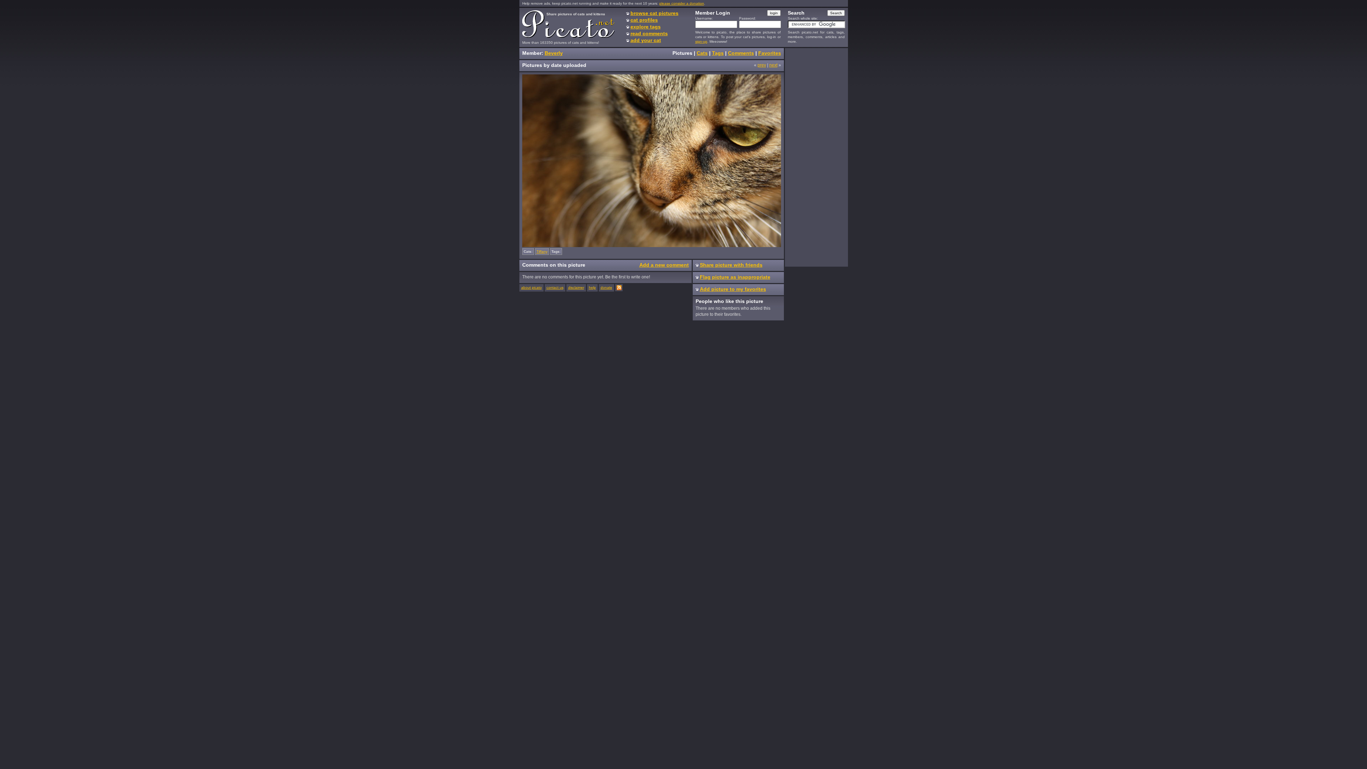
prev (762, 65)
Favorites (769, 53)
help (592, 287)
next (773, 65)
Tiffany (542, 251)
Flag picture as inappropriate (735, 277)
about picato (531, 287)
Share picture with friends (731, 265)
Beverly (554, 53)
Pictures (682, 53)
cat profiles (644, 20)
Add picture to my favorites (733, 289)
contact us (555, 287)
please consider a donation (681, 3)
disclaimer (576, 287)
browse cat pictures (654, 13)
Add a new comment (664, 265)
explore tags (645, 27)
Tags (718, 53)
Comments (741, 53)
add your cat (645, 40)
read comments (649, 33)
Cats (702, 53)
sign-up (701, 41)
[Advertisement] (816, 157)
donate (606, 287)
